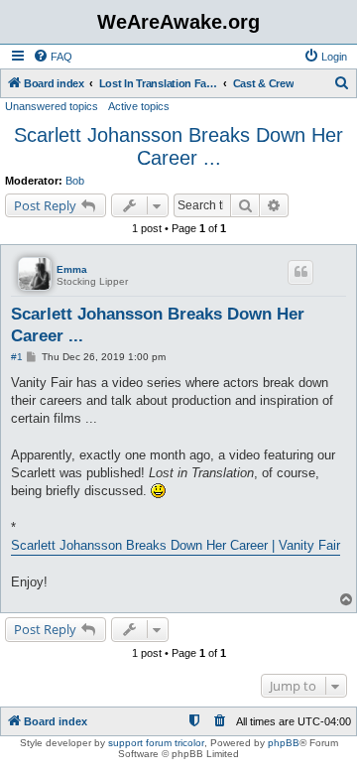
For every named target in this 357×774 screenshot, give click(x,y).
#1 (17, 356)
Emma (72, 269)
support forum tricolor (156, 742)
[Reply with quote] (300, 272)
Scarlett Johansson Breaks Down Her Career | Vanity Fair (175, 545)
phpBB (283, 742)
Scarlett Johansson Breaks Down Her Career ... (178, 146)
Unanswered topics (51, 106)
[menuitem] (52, 56)
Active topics (139, 106)
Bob (74, 181)
